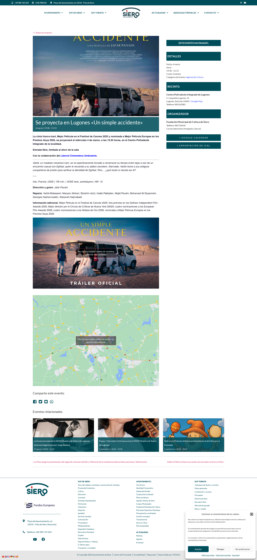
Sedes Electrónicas (184, 12)
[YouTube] (35, 539)
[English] (6, 556)
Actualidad (158, 12)
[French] (9, 556)
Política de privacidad (223, 555)
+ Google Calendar (193, 137)
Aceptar (198, 549)
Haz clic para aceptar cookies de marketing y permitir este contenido (96, 253)
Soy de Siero (76, 13)
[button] (251, 514)
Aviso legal (235, 555)
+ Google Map (196, 101)
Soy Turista (98, 13)
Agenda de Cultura (194, 77)
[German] (11, 556)
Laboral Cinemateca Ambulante (79, 155)
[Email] (46, 402)
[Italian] (14, 556)
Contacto (210, 12)
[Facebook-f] (241, 3)
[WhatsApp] (51, 402)
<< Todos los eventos (42, 32)
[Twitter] (40, 402)
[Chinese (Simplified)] (3, 556)
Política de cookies (208, 555)
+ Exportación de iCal (193, 145)
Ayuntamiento (52, 13)
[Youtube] (245, 3)
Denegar (220, 549)
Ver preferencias (242, 549)
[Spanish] (17, 556)
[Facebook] (35, 402)
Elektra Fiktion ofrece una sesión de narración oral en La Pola (195, 462)
